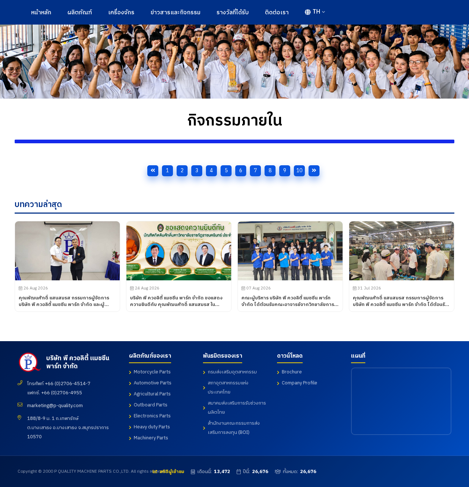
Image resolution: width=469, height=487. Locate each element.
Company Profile (299, 383)
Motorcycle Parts (152, 372)
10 (299, 170)
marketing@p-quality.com (55, 406)
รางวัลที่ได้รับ (233, 13)
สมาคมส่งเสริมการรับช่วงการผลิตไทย (237, 407)
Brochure (292, 372)
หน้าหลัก (41, 13)
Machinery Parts (151, 438)
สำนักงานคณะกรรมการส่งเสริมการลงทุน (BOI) (234, 427)
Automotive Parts (152, 383)
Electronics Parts (152, 416)
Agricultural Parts (152, 394)
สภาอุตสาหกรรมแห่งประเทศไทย (228, 387)
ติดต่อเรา (277, 13)
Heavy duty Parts (152, 427)
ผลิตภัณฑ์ (79, 13)
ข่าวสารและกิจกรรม (175, 13)
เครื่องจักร (121, 13)
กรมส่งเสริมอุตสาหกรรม (232, 372)
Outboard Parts (150, 405)
